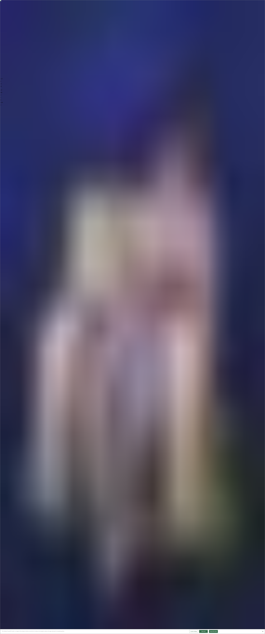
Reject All (203, 631)
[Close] (262, 631)
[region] (132, 631)
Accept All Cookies (213, 631)
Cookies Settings (193, 631)
